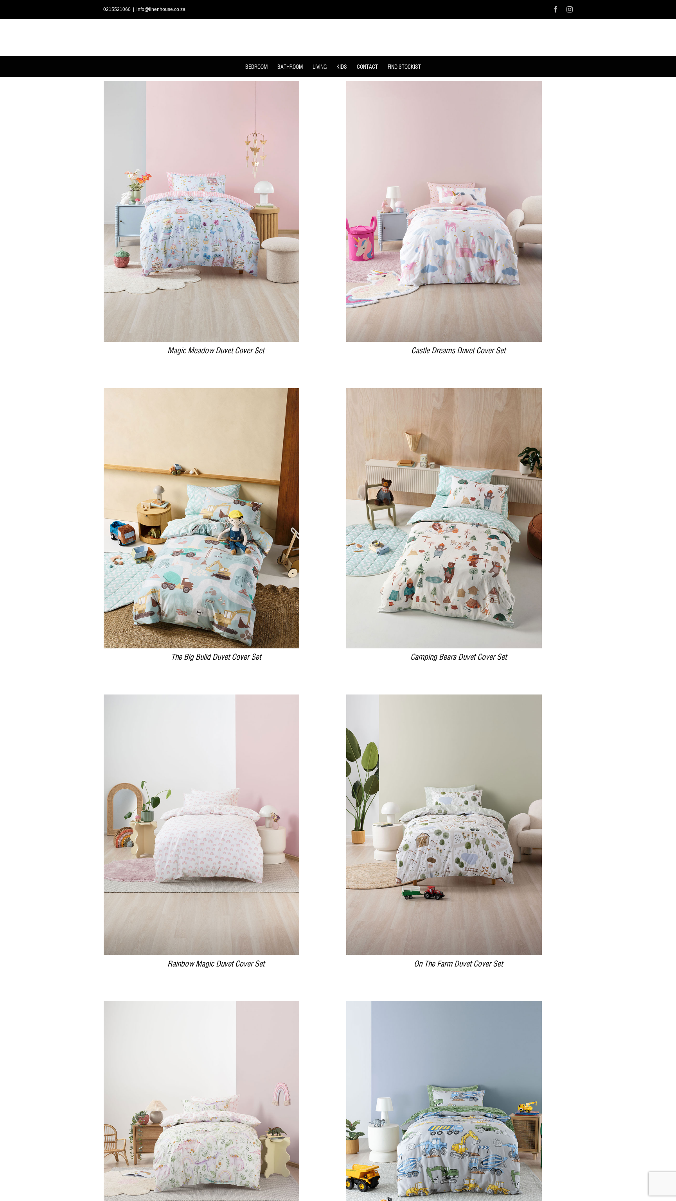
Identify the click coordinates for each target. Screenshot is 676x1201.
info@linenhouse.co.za (161, 9)
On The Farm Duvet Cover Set (458, 964)
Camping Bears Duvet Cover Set (458, 657)
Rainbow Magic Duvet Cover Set (215, 964)
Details (201, 212)
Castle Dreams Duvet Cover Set (458, 351)
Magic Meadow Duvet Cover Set (215, 351)
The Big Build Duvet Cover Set (216, 657)
